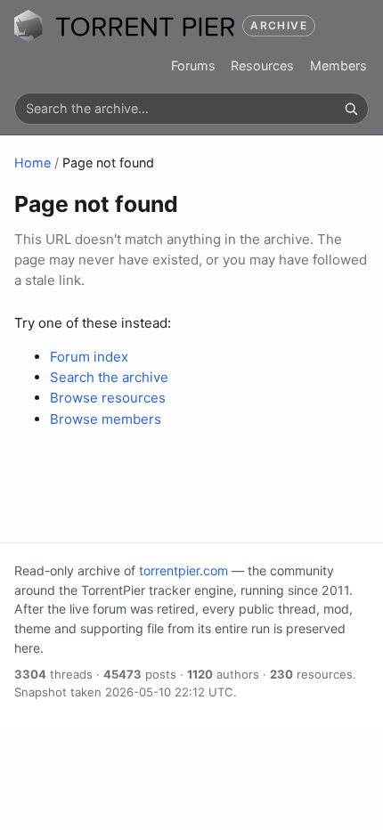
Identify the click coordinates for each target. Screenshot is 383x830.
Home (32, 162)
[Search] (351, 108)
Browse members (105, 419)
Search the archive (109, 377)
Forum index (89, 356)
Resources (262, 65)
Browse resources (108, 397)
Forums (193, 65)
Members (338, 65)
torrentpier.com (183, 570)
